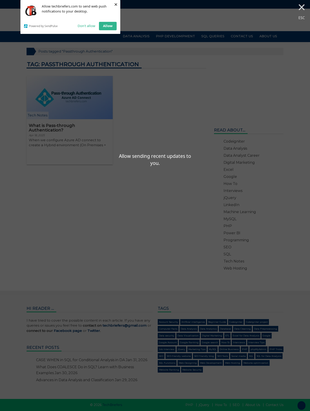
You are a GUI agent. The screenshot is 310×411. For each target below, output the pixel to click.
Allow (108, 25)
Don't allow (86, 25)
